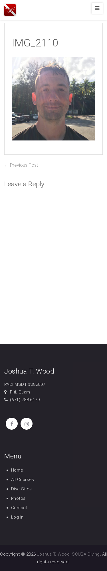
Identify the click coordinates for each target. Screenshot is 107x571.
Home (17, 470)
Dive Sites (21, 489)
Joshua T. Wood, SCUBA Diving (68, 554)
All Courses (22, 479)
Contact (19, 507)
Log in (17, 517)
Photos (18, 498)
